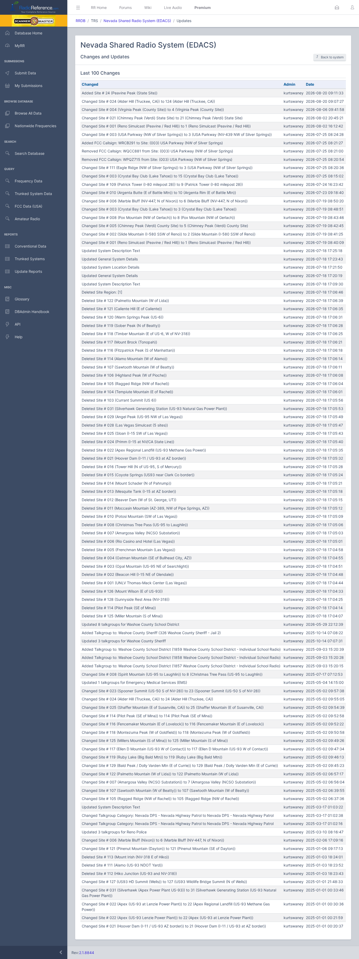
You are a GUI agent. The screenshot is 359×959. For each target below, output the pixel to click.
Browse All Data (28, 113)
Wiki (147, 7)
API (17, 324)
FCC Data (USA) (28, 206)
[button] (337, 7)
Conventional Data (30, 246)
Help (19, 337)
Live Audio (173, 7)
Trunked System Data (33, 193)
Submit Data (25, 73)
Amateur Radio (27, 219)
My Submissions (28, 85)
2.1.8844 (86, 952)
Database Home (28, 33)
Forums (125, 7)
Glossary (22, 299)
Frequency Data (28, 181)
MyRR (20, 45)
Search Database (29, 153)
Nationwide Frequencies (35, 126)
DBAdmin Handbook (32, 311)
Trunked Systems (30, 259)
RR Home (99, 7)
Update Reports (28, 271)
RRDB (80, 20)
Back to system (332, 57)
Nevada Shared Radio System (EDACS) (137, 20)
